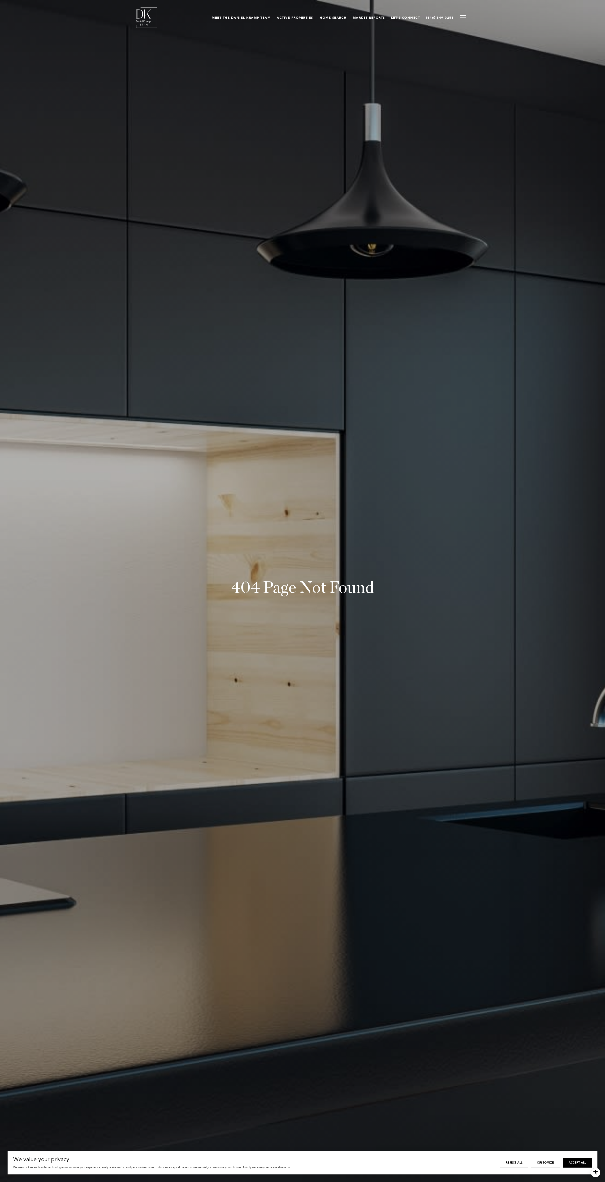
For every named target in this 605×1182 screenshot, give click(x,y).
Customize (545, 1162)
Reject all (514, 1162)
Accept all (577, 1162)
